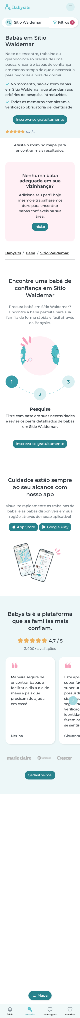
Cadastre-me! (40, 775)
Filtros (65, 22)
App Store (25, 527)
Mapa (43, 995)
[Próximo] (73, 700)
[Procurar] (8, 22)
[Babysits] (17, 7)
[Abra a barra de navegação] (70, 7)
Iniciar (40, 226)
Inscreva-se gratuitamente (40, 119)
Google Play (57, 527)
